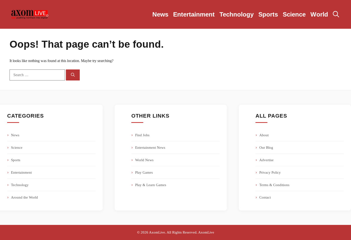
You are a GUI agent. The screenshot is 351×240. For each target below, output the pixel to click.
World (319, 14)
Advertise (266, 160)
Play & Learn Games (150, 185)
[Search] (73, 74)
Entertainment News (150, 147)
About (264, 135)
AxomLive (206, 232)
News (160, 14)
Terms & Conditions (274, 185)
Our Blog (266, 147)
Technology (236, 14)
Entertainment (194, 14)
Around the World (24, 197)
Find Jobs (142, 135)
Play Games (144, 172)
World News (144, 160)
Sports (268, 14)
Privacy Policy (270, 172)
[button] (335, 14)
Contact (265, 197)
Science (294, 14)
